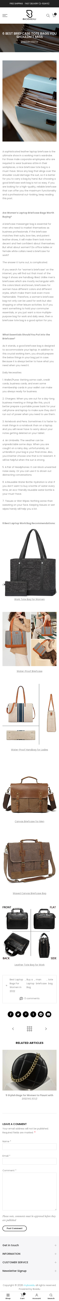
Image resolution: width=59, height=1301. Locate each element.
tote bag (50, 981)
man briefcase (41, 981)
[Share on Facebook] (11, 1014)
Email (6, 1156)
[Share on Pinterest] (26, 1014)
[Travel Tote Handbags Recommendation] (46, 1029)
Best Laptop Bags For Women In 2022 (16, 985)
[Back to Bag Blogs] (29, 1029)
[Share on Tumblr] (33, 1014)
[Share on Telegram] (41, 1014)
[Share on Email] (48, 1014)
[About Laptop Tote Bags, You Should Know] (13, 1029)
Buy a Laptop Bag (30, 983)
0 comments (31, 998)
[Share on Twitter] (18, 1014)
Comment (9, 1170)
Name (6, 1141)
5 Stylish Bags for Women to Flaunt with (29, 1095)
